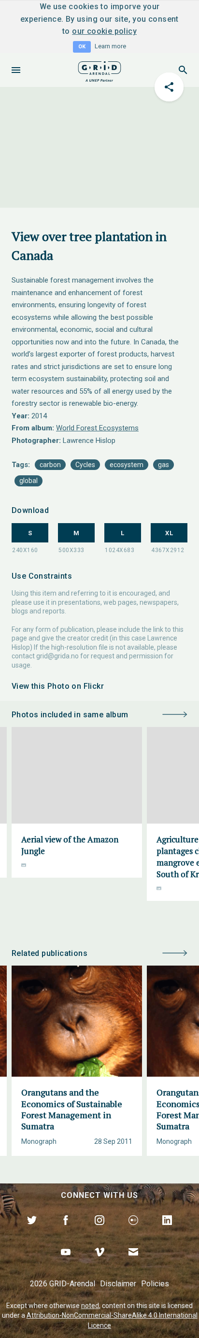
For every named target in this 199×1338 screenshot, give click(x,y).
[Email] (133, 1263)
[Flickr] (133, 1231)
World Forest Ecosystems (97, 428)
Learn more (110, 46)
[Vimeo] (99, 1263)
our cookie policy (104, 31)
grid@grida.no (57, 656)
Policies (155, 1283)
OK (81, 46)
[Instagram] (99, 1231)
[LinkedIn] (167, 1231)
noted (90, 1306)
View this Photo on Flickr (58, 686)
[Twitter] (32, 1231)
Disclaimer (118, 1283)
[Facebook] (66, 1231)
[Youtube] (66, 1263)
